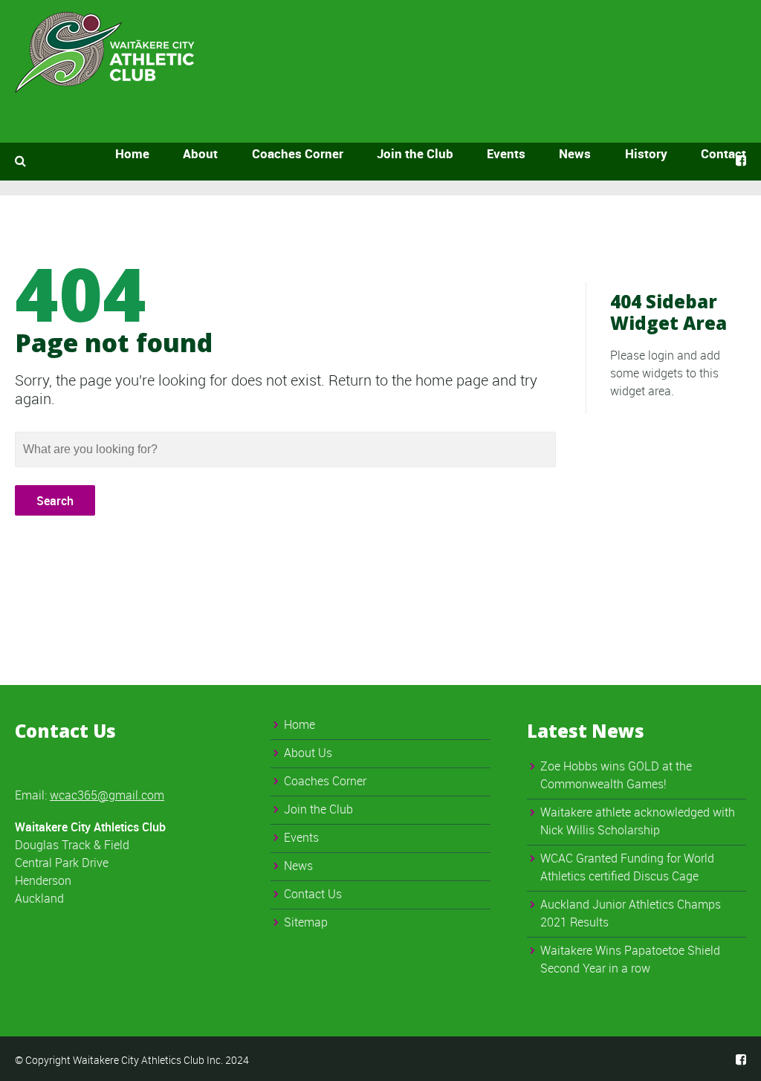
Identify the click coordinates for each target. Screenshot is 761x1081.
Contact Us (313, 894)
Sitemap (306, 922)
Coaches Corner (297, 153)
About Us (308, 752)
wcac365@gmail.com (107, 795)
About (200, 153)
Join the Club (415, 153)
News (575, 153)
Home (132, 153)
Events (506, 153)
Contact (723, 153)
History (646, 153)
